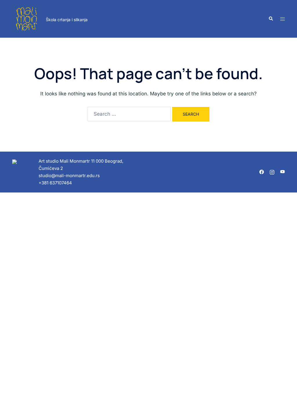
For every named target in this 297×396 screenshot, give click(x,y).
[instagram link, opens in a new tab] (272, 171)
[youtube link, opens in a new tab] (282, 171)
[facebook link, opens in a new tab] (261, 171)
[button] (270, 19)
